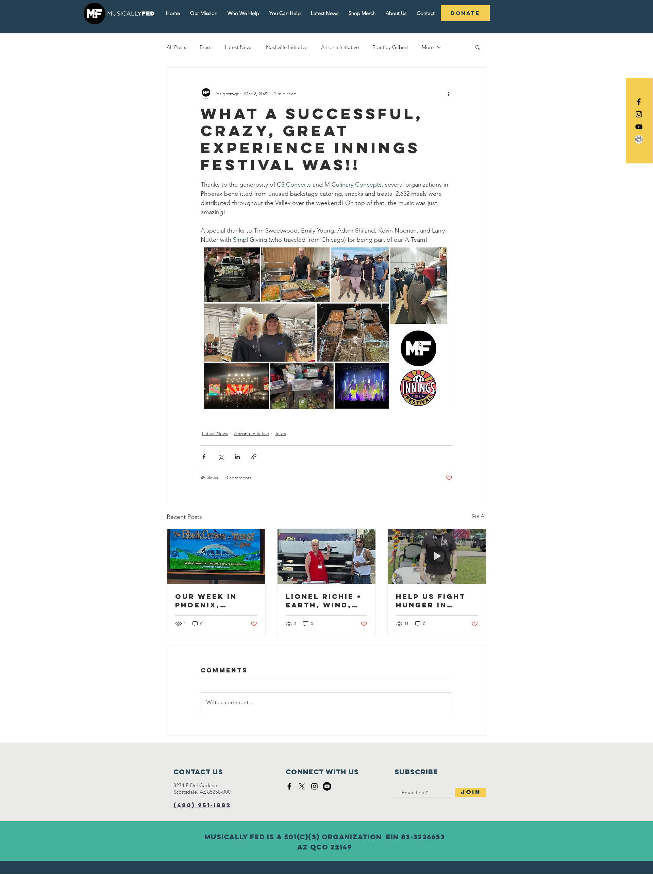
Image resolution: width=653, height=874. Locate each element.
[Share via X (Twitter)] (220, 457)
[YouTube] (639, 127)
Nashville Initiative (286, 47)
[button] (477, 47)
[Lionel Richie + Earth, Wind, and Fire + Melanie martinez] (327, 556)
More (428, 47)
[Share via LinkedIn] (237, 457)
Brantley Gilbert (390, 47)
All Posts (176, 47)
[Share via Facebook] (204, 457)
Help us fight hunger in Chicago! (431, 600)
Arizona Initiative (340, 47)
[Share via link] (254, 457)
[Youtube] (327, 786)
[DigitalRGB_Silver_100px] (639, 139)
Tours (280, 433)
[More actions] (448, 94)
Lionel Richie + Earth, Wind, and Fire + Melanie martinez (324, 600)
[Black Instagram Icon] (639, 114)
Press (205, 47)
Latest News (238, 47)
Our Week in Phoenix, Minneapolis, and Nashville (212, 600)
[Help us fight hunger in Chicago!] (437, 556)
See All (478, 516)
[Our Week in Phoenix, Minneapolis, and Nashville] (216, 556)
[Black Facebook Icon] (639, 101)
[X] (302, 786)
